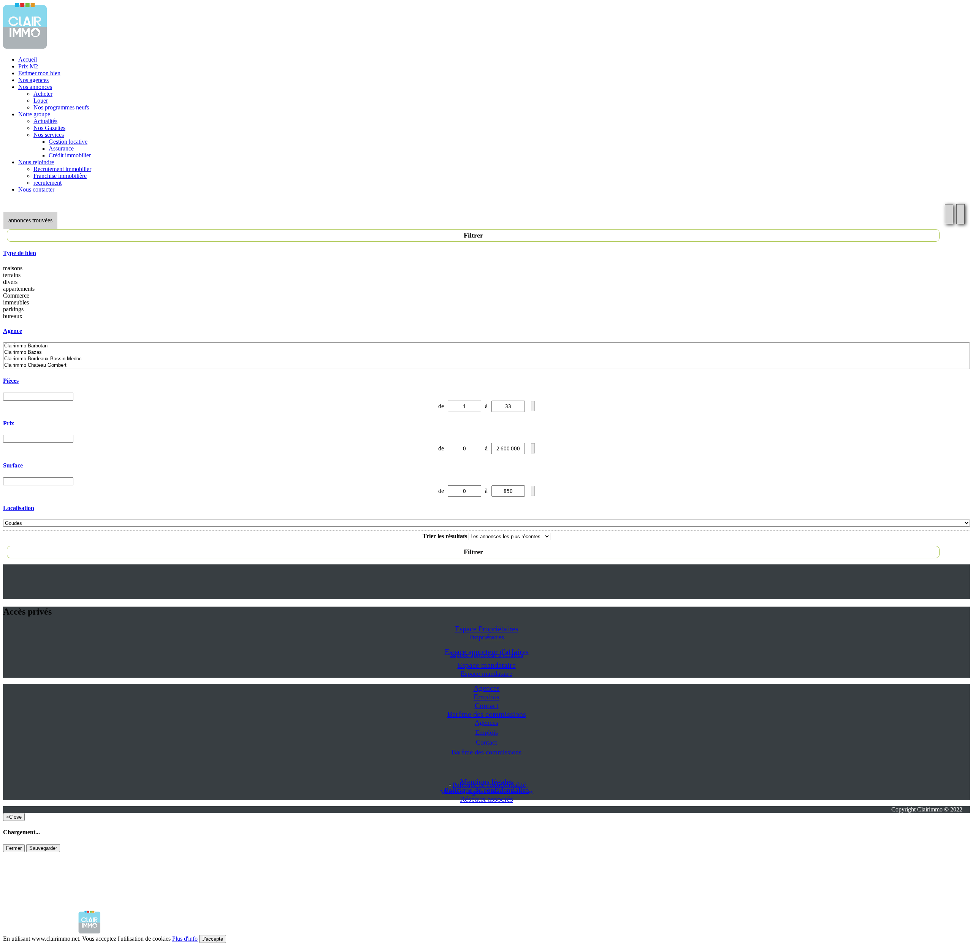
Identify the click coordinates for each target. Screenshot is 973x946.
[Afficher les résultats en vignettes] (949, 214)
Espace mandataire (487, 665)
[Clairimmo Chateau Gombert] (486, 365)
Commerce (16, 295)
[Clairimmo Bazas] (486, 352)
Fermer (14, 848)
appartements (19, 288)
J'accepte (212, 939)
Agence (12, 331)
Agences (487, 688)
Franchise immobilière (60, 176)
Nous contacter (36, 189)
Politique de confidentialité (489, 784)
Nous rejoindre (36, 162)
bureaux (12, 316)
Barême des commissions (486, 714)
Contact (487, 705)
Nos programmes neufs (61, 107)
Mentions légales (463, 792)
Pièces (11, 380)
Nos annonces (35, 87)
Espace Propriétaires (486, 628)
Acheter (42, 93)
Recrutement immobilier (62, 169)
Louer (40, 100)
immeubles (16, 302)
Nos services (48, 135)
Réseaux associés (486, 799)
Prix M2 (28, 66)
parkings (13, 309)
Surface (13, 465)
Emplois (486, 696)
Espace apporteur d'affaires (486, 654)
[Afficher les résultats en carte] (960, 214)
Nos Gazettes (49, 128)
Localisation (18, 508)
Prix (8, 423)
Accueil (27, 59)
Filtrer (473, 235)
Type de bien (19, 253)
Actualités (45, 121)
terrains (12, 275)
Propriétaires (486, 637)
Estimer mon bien (39, 73)
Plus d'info (185, 938)
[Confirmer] (533, 406)
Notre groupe (34, 114)
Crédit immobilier (70, 155)
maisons (12, 268)
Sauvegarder (43, 848)
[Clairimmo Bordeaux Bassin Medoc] (486, 359)
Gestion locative (68, 141)
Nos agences (33, 80)
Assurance (61, 148)
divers (10, 282)
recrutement (47, 182)
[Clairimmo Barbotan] (486, 346)
